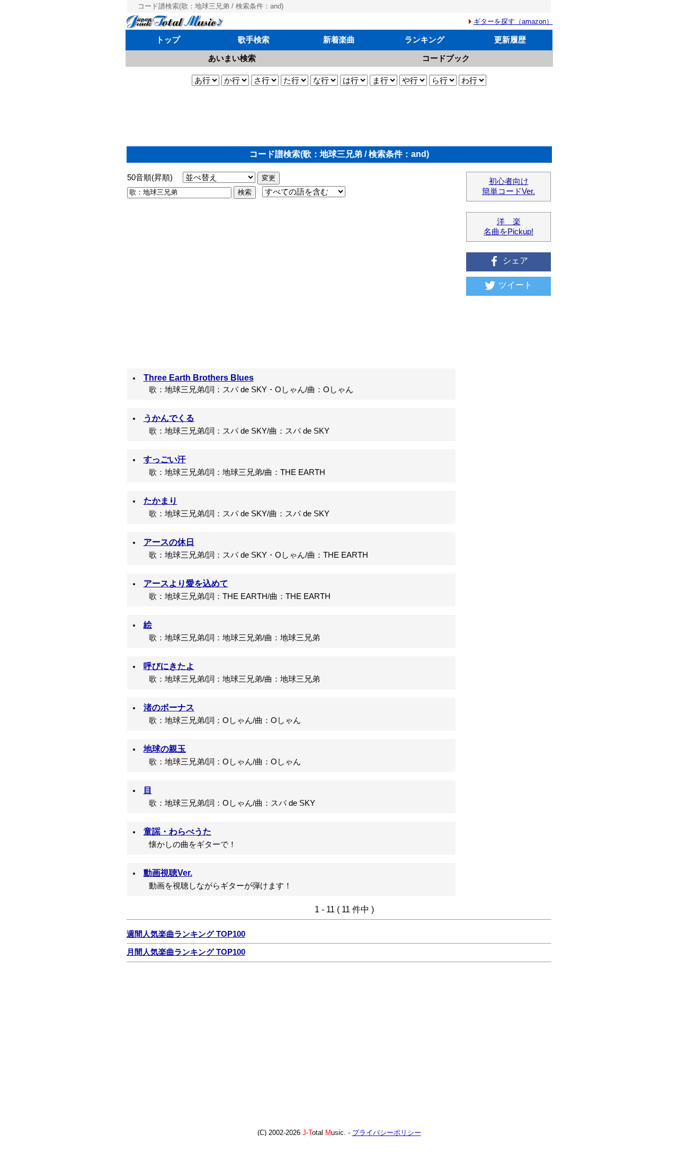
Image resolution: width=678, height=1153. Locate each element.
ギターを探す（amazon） (513, 21)
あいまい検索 (232, 58)
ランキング (424, 39)
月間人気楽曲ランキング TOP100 (186, 952)
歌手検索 (254, 39)
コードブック (446, 58)
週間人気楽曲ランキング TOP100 (186, 934)
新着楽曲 (339, 39)
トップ (168, 39)
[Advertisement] (339, 116)
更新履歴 (510, 39)
